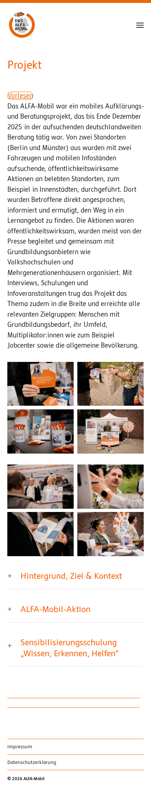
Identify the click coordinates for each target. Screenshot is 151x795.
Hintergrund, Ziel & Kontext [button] (71, 576)
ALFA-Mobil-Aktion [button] (56, 609)
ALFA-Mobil (33, 778)
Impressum (19, 746)
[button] (140, 24)
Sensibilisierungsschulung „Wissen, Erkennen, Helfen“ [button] (70, 648)
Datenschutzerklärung (31, 762)
